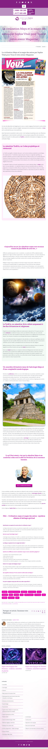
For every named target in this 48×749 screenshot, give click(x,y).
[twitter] (31, 2)
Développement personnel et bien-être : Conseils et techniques (11, 697)
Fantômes (4, 597)
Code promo (28, 719)
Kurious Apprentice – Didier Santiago (10, 728)
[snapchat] (28, 2)
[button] (3, 661)
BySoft (28, 741)
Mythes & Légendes (29, 594)
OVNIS (17, 597)
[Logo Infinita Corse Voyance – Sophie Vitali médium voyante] (24, 17)
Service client (5, 716)
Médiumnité (24, 591)
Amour (11, 594)
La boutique (28, 716)
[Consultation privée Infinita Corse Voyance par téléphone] (24, 12)
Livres (21, 594)
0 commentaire (15, 603)
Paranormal (5, 594)
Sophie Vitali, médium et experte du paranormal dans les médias (10, 710)
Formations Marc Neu (7, 734)
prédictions (11, 374)
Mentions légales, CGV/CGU (8, 722)
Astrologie (5, 591)
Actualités (16, 602)
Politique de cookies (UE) (7, 725)
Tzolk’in (22, 137)
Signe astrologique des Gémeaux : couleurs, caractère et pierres (12, 668)
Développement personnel (14, 591)
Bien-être (16, 594)
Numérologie (37, 594)
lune (44, 128)
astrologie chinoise (37, 493)
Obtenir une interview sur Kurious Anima (35, 728)
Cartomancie (11, 597)
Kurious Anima (5, 731)
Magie (44, 594)
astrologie (26, 438)
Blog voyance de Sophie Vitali (27, 602)
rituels (24, 347)
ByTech (31, 741)
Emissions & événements (8, 701)
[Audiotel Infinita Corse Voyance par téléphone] (24, 9)
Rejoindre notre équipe (31, 722)
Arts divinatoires (32, 591)
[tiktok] (25, 2)
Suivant (43, 46)
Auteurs (39, 591)
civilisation (8, 332)
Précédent (38, 46)
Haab (39, 164)
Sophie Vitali (12, 508)
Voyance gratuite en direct (8, 714)
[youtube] (22, 2)
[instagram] (19, 2)
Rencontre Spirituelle (30, 725)
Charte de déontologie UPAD (8, 719)
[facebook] (17, 2)
